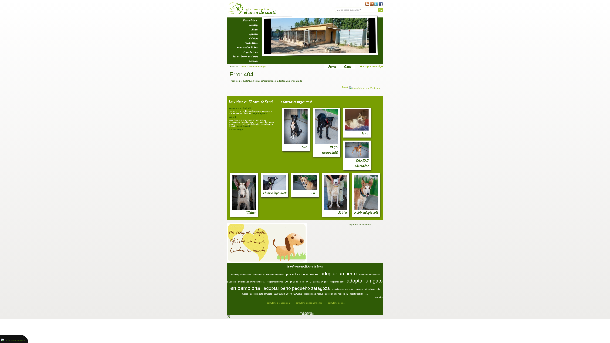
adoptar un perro (339, 273)
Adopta (254, 29)
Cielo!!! (232, 117)
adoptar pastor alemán (241, 275)
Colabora (253, 38)
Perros (332, 66)
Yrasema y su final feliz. (240, 108)
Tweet (345, 87)
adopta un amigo (257, 66)
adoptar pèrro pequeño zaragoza (297, 288)
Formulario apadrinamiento (308, 303)
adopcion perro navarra (288, 293)
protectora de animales (302, 274)
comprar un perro (337, 282)
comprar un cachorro (298, 281)
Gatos (347, 66)
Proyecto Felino (250, 52)
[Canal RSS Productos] (367, 4)
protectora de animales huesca (251, 282)
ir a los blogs (236, 129)
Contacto (253, 61)
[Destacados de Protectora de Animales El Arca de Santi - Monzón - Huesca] (320, 36)
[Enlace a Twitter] (376, 4)
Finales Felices (251, 43)
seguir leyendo (260, 113)
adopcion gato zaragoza (261, 294)
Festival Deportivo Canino (245, 56)
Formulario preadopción (278, 303)
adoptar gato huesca (359, 294)
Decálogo (253, 25)
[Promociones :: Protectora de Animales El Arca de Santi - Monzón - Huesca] (267, 243)
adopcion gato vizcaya (313, 294)
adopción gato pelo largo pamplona (347, 289)
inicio (243, 66)
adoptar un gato (320, 282)
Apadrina (253, 34)
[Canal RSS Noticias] (371, 4)
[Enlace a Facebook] (380, 4)
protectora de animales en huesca (268, 274)
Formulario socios (336, 303)
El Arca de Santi (250, 20)
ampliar (379, 297)
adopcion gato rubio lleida (336, 294)
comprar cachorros (275, 282)
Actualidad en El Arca (247, 47)
